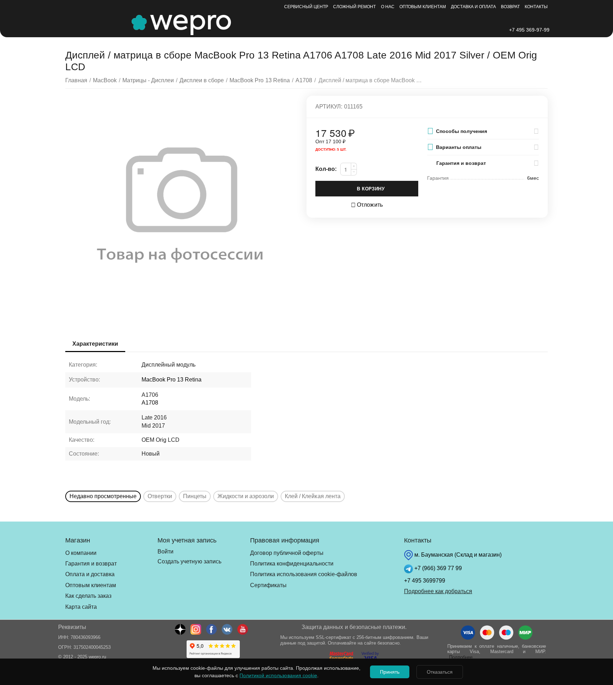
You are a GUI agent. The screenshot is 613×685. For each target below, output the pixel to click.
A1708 (150, 403)
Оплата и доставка (90, 574)
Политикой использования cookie (278, 675)
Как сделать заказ (88, 596)
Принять (389, 672)
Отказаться (440, 672)
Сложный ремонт (354, 6)
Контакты (536, 6)
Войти (165, 551)
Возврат (510, 6)
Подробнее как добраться (438, 591)
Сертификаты (268, 585)
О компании (80, 553)
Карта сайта (81, 607)
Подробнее (461, 657)
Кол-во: (326, 169)
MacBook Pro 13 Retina (171, 380)
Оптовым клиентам (422, 6)
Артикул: (328, 107)
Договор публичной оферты (287, 553)
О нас (387, 6)
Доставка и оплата (473, 6)
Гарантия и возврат (91, 564)
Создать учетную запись (189, 561)
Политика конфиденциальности (291, 564)
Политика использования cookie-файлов (303, 574)
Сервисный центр (306, 6)
